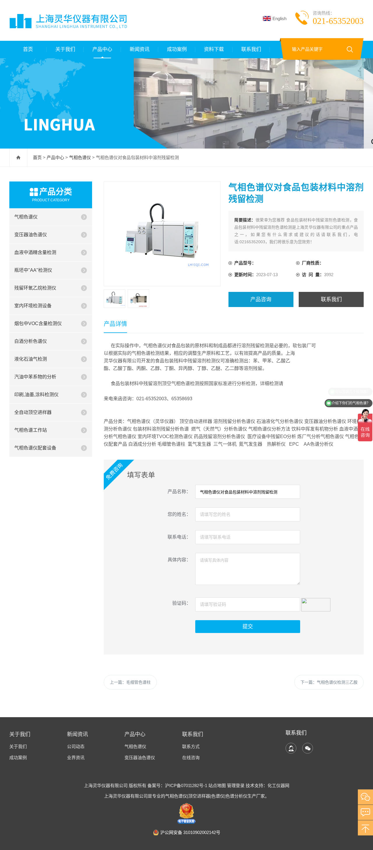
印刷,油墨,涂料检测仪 (36, 394)
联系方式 (191, 746)
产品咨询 (260, 299)
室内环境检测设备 (33, 305)
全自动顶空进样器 (33, 412)
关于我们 (65, 49)
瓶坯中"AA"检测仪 (33, 270)
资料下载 (214, 49)
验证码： (181, 603)
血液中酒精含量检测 (35, 252)
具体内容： (179, 559)
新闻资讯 (139, 49)
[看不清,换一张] (315, 603)
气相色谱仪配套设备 (35, 447)
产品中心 (102, 49)
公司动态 (76, 746)
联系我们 (251, 49)
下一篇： (329, 682)
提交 (247, 626)
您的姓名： (179, 514)
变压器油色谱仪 (30, 234)
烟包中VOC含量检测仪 (38, 323)
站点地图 (217, 785)
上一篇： (130, 682)
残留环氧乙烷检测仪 (35, 287)
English (279, 18)
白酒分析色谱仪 (30, 341)
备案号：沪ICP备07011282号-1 (177, 785)
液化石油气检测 (30, 359)
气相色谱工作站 (30, 430)
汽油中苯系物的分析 (35, 376)
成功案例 (177, 49)
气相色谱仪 (80, 157)
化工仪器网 (278, 785)
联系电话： (179, 537)
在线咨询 (191, 757)
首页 (28, 49)
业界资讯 (76, 757)
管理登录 (235, 785)
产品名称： (179, 491)
